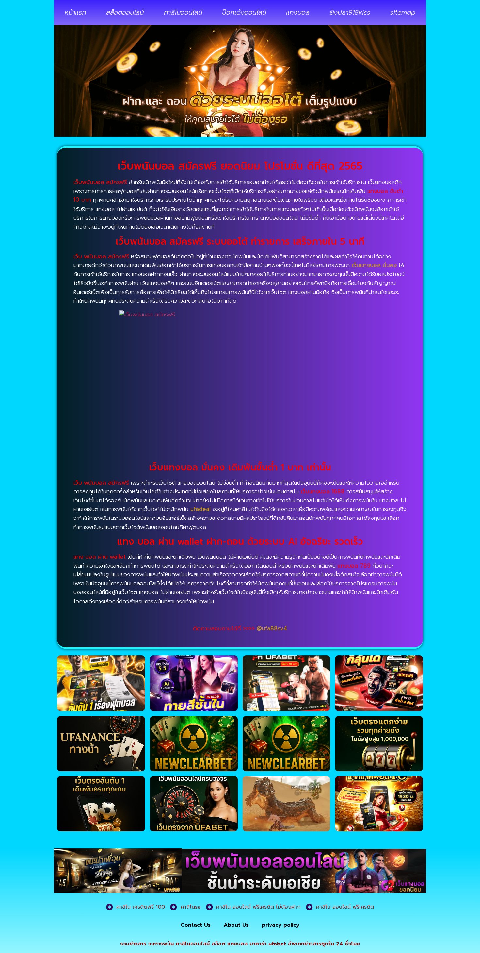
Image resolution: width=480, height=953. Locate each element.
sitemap (402, 12)
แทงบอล (298, 12)
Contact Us (196, 925)
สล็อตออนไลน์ (125, 12)
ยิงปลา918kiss (350, 12)
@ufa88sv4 (272, 628)
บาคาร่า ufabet (267, 944)
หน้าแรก (75, 12)
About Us (236, 925)
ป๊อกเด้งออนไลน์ (244, 12)
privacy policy (280, 925)
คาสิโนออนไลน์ (183, 12)
